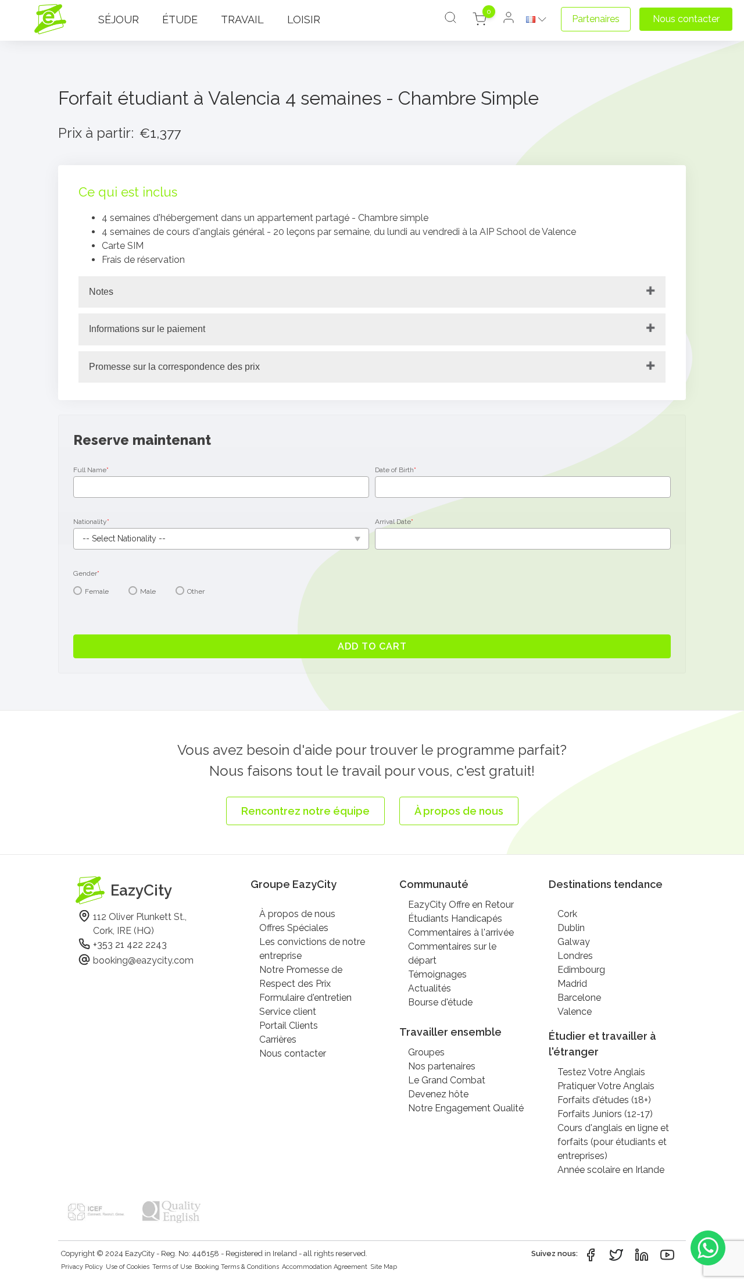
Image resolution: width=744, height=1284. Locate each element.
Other (196, 591)
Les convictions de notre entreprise (312, 948)
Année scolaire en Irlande (610, 1169)
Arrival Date (394, 522)
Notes (101, 292)
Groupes (426, 1052)
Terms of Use (172, 1267)
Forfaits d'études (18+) (604, 1099)
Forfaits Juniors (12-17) (605, 1113)
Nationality (91, 522)
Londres (575, 955)
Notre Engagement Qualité (466, 1108)
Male (148, 591)
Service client (287, 1011)
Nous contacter (292, 1053)
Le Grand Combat (446, 1080)
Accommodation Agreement (324, 1267)
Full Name (91, 470)
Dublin (571, 927)
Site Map (383, 1267)
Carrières (277, 1039)
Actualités (429, 988)
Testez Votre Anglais (601, 1072)
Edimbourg (581, 969)
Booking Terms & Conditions (237, 1267)
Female (97, 591)
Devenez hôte (438, 1094)
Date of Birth (395, 470)
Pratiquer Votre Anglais (605, 1086)
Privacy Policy (82, 1267)
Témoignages (437, 974)
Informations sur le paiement (147, 329)
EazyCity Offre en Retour (461, 904)
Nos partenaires (441, 1066)
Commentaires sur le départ (452, 953)
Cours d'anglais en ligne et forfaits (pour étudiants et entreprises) (613, 1141)
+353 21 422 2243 (130, 944)
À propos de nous (297, 913)
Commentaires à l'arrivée (461, 932)
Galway (573, 941)
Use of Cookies (127, 1267)
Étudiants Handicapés (455, 918)
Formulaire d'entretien (305, 997)
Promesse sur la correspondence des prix (174, 367)
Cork (567, 913)
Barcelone (579, 997)
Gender (86, 573)
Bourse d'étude (440, 1002)
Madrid (572, 983)
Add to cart (372, 646)
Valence (574, 1011)
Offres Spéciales (293, 927)
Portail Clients (288, 1025)
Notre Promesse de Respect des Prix (300, 976)
